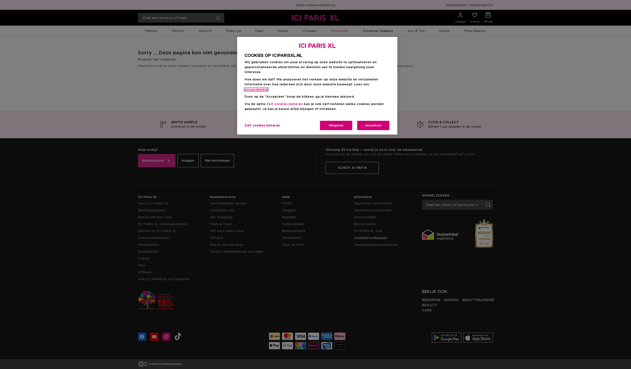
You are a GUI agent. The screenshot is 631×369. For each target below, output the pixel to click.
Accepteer (373, 125)
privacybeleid (256, 89)
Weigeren (336, 125)
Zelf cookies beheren (262, 125)
